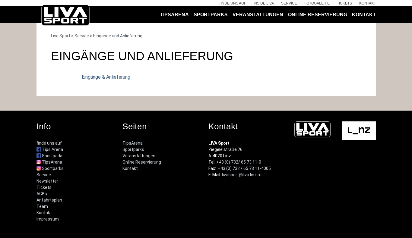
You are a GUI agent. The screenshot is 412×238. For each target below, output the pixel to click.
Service (289, 3)
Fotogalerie (317, 3)
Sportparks (211, 14)
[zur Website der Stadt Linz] (359, 130)
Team (42, 206)
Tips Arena (52, 149)
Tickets (344, 3)
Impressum (47, 219)
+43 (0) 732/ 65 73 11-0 (238, 162)
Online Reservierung (317, 14)
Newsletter (47, 181)
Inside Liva (263, 3)
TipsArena (174, 14)
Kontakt (367, 3)
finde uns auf (232, 3)
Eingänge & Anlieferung (106, 77)
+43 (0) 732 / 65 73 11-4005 (244, 168)
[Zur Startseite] (65, 16)
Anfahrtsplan (49, 200)
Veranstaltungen (258, 14)
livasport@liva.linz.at (242, 174)
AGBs (41, 193)
